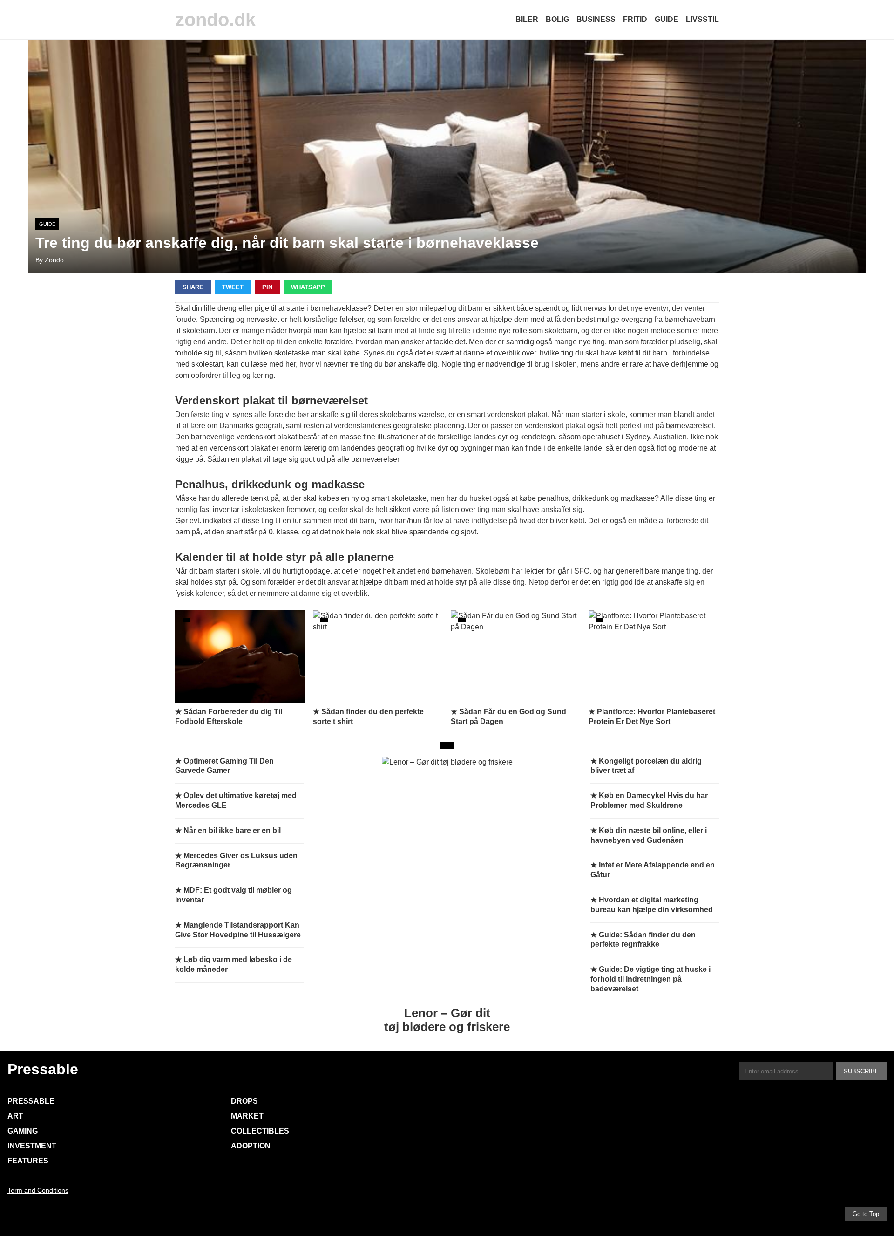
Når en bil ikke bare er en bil (232, 830)
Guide (666, 19)
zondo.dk (215, 19)
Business (596, 19)
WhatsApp (308, 287)
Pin (267, 287)
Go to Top (866, 1213)
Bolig (557, 19)
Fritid (635, 19)
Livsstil (702, 19)
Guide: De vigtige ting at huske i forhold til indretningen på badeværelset (650, 979)
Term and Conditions (37, 1190)
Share (193, 287)
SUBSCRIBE (861, 1071)
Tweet (233, 287)
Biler (526, 19)
